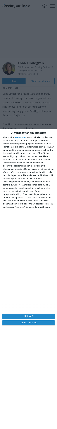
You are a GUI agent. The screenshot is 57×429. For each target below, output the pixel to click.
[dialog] (28, 279)
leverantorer (20, 137)
